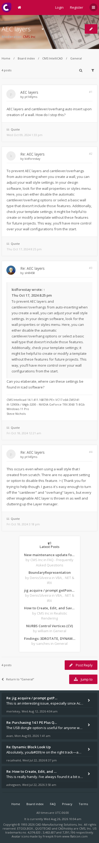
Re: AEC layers (32, 154)
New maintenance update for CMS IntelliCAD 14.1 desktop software (49, 554)
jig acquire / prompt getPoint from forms (49, 590)
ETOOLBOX (25, 828)
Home (6, 58)
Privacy (67, 804)
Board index (26, 58)
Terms (83, 804)
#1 (90, 92)
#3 (90, 268)
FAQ (53, 804)
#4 (90, 452)
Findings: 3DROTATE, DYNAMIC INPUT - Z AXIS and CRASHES (49, 638)
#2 (90, 154)
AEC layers (16, 28)
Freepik (48, 836)
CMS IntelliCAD (52, 58)
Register (76, 7)
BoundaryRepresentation (50, 572)
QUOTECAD (43, 828)
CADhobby (65, 828)
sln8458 (30, 273)
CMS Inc (29, 36)
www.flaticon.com (75, 836)
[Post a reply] (91, 29)
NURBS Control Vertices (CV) (49, 625)
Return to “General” (20, 679)
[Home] (6, 7)
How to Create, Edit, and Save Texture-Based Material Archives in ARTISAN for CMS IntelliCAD (49, 608)
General (76, 58)
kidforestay (32, 159)
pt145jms (31, 97)
